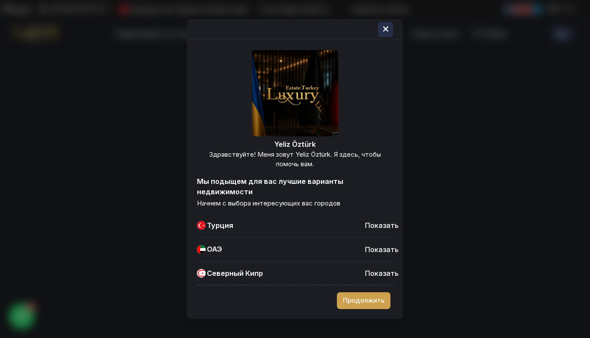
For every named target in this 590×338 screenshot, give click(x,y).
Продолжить (363, 300)
